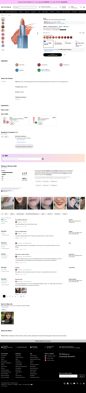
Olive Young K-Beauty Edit (11, 11)
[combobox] (25, 7)
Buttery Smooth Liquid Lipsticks (59, 335)
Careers (2, 359)
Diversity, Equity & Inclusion (6, 371)
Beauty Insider (18, 355)
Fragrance (33, 11)
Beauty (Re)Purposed (5, 375)
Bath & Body (45, 11)
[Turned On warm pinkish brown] (59, 37)
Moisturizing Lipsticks (48, 335)
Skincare (27, 11)
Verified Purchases (20, 213)
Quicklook (5, 123)
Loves (17, 373)
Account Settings (19, 364)
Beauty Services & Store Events (21, 366)
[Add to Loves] (64, 54)
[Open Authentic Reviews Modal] (13, 191)
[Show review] (7, 203)
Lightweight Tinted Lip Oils (37, 335)
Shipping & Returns (48, 50)
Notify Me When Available (53, 55)
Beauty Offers (18, 370)
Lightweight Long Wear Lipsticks (16, 335)
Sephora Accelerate (4, 373)
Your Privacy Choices (27, 384)
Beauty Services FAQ (34, 368)
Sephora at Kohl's (33, 370)
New (2, 11)
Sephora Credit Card (19, 357)
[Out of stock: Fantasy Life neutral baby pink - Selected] (47, 37)
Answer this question (21, 142)
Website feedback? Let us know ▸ (43, 341)
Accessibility (32, 375)
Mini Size (52, 11)
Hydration (63, 23)
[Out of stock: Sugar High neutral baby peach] (44, 37)
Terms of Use (9, 384)
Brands (58, 11)
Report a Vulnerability (5, 377)
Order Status (18, 361)
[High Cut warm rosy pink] (50, 37)
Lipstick (9, 15)
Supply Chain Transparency (6, 362)
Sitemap (20, 384)
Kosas (44, 18)
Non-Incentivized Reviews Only (32, 213)
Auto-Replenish (18, 368)
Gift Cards (74, 11)
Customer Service (33, 355)
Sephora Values (4, 361)
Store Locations (33, 371)
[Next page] (24, 296)
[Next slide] (37, 33)
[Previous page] (1, 296)
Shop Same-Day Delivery (20, 377)
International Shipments (34, 364)
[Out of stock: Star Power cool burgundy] (68, 37)
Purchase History (19, 362)
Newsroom (3, 357)
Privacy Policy (3, 384)
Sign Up (82, 376)
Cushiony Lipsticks (27, 335)
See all (3, 50)
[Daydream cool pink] (62, 37)
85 (21, 296)
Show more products (45, 70)
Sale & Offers (82, 11)
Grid (80, 32)
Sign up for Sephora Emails (65, 373)
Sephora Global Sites (5, 370)
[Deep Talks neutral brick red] (65, 37)
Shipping (31, 361)
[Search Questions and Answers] (2, 137)
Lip (5, 15)
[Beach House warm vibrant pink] (56, 37)
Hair (39, 11)
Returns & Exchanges (34, 357)
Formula (59, 23)
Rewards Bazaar (19, 371)
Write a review (4, 167)
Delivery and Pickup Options (35, 359)
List (83, 32)
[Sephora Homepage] (6, 7)
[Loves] (81, 7)
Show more (17, 99)
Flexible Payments (33, 373)
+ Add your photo (4, 307)
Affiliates (2, 364)
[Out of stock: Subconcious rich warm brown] (71, 37)
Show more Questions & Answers (24, 146)
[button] (62, 27)
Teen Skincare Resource (34, 377)
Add (12, 123)
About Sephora (4, 355)
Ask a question (54, 22)
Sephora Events (4, 366)
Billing (31, 362)
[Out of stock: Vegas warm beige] (53, 37)
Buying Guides (32, 366)
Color (56, 23)
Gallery (17, 359)
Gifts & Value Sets (66, 11)
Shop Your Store (19, 375)
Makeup (21, 11)
